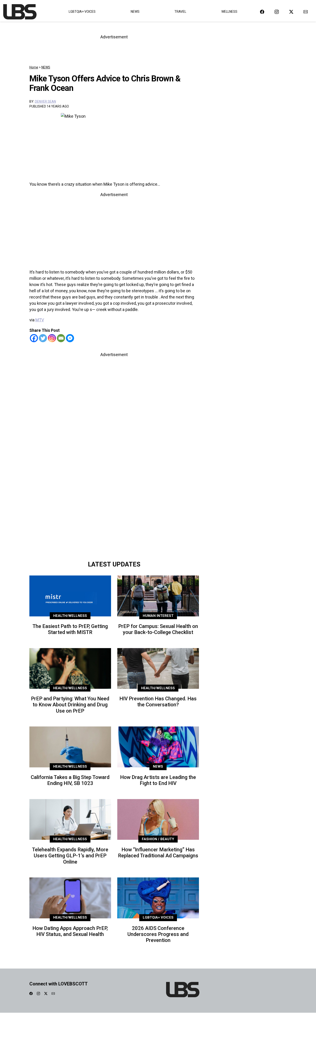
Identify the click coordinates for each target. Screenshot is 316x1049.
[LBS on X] (291, 12)
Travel (180, 11)
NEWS (45, 67)
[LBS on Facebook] (262, 12)
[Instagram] (52, 338)
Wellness (229, 11)
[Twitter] (43, 338)
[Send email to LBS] (306, 12)
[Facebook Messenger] (70, 338)
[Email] (61, 338)
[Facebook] (34, 338)
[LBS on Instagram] (277, 12)
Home (33, 67)
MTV (39, 319)
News (135, 11)
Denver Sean (45, 101)
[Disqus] (114, 493)
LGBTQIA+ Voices (82, 11)
